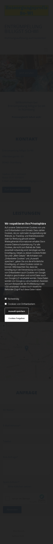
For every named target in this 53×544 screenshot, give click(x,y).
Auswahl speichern (16, 311)
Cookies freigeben (16, 318)
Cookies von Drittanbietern (21, 304)
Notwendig (13, 298)
